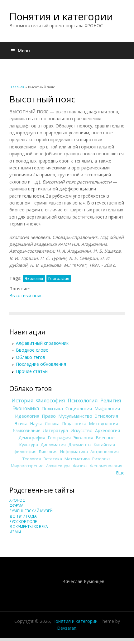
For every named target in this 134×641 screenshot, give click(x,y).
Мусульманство (75, 416)
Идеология (27, 416)
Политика (52, 408)
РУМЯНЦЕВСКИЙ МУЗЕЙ (31, 511)
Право (49, 416)
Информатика (74, 451)
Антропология (104, 451)
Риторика (101, 459)
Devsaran (66, 628)
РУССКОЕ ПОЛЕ (23, 521)
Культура (28, 444)
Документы (79, 444)
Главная (17, 87)
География (58, 278)
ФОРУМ (16, 505)
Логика (52, 423)
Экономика (26, 408)
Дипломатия (53, 444)
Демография (31, 438)
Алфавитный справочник (42, 343)
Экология (34, 278)
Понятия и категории (61, 16)
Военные (105, 438)
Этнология (106, 416)
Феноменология (106, 465)
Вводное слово (32, 350)
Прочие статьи (32, 371)
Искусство (81, 430)
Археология (107, 430)
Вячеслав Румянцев (83, 581)
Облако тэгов (30, 357)
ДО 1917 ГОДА (23, 516)
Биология (48, 451)
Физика (80, 465)
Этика (21, 423)
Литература (55, 430)
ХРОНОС (17, 500)
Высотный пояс (25, 295)
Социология (78, 408)
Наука (36, 423)
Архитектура (58, 465)
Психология (83, 400)
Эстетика (52, 459)
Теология (31, 459)
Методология (103, 423)
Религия (110, 400)
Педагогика (74, 423)
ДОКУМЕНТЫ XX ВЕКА (28, 526)
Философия (50, 400)
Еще (120, 473)
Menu (24, 51)
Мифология (107, 408)
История (23, 400)
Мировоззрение (27, 465)
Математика (77, 459)
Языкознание (27, 430)
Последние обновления (41, 364)
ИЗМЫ (15, 532)
